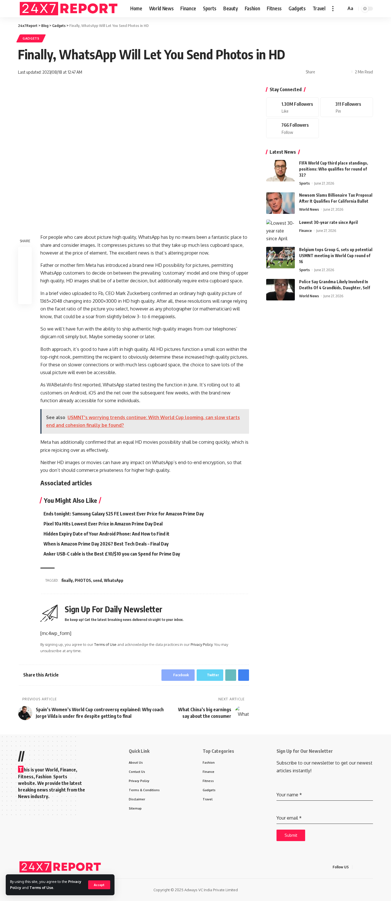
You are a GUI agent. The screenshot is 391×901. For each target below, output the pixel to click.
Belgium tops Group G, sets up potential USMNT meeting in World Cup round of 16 (335, 255)
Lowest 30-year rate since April (328, 222)
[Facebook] (292, 107)
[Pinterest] (346, 107)
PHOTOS (83, 580)
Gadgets (31, 38)
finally (67, 580)
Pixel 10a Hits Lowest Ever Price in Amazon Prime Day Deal (103, 524)
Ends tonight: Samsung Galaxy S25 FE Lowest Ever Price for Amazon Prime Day (124, 514)
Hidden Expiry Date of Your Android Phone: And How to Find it (106, 534)
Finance (305, 230)
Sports (304, 183)
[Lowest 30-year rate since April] (280, 230)
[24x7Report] (69, 8)
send (97, 580)
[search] (341, 8)
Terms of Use (41, 887)
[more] (333, 8)
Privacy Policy (201, 644)
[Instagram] (292, 128)
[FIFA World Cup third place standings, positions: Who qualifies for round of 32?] (280, 170)
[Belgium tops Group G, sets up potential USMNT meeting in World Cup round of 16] (280, 257)
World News (309, 209)
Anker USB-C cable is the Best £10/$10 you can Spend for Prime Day (112, 554)
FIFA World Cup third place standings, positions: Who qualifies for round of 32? (333, 169)
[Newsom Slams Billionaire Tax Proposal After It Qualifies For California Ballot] (280, 203)
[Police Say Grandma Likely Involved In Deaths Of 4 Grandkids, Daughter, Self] (280, 289)
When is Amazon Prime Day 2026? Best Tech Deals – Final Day (106, 544)
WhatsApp (113, 580)
